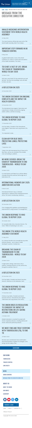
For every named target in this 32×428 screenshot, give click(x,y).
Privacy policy (7, 411)
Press (10, 408)
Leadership (6, 394)
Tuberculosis (6, 359)
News (6, 9)
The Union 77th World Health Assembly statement (14, 232)
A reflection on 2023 (11, 272)
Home (3, 9)
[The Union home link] (13, 3)
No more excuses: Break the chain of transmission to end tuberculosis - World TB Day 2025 (14, 163)
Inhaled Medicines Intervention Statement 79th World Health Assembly (15, 32)
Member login (9, 405)
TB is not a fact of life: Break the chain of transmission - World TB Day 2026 (14, 69)
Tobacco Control (7, 362)
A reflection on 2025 (11, 87)
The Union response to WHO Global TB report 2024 (13, 216)
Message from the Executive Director (13, 378)
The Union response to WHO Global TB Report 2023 (13, 287)
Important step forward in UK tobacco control (14, 49)
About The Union (7, 387)
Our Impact (6, 390)
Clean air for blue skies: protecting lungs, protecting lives (14, 141)
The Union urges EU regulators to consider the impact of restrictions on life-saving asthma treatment (15, 308)
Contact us (17, 408)
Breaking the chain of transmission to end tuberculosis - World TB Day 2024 (14, 253)
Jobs (4, 408)
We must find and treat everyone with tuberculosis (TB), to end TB (16, 330)
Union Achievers (7, 375)
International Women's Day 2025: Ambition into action (16, 183)
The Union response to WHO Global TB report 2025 (13, 118)
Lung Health (6, 366)
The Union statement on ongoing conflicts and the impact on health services (16, 99)
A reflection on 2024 (11, 200)
